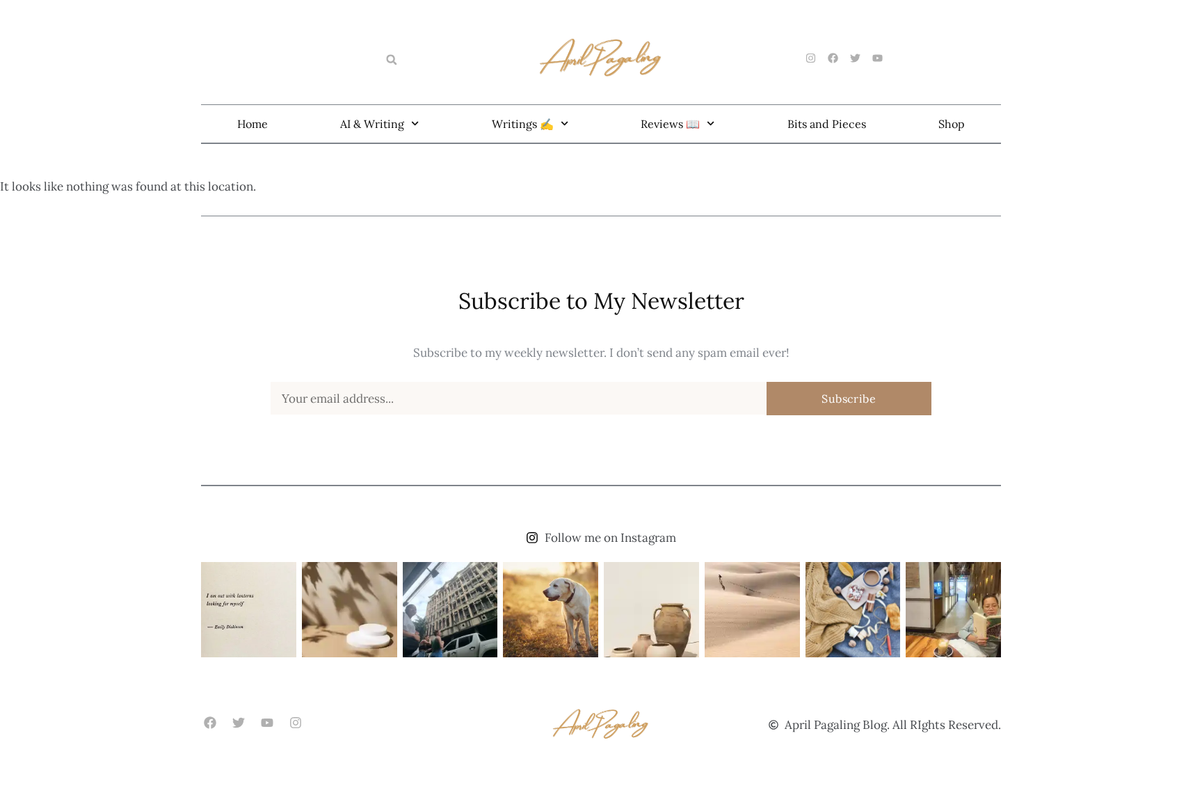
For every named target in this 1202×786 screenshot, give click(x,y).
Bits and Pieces (826, 124)
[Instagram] (296, 723)
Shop (951, 124)
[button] (391, 60)
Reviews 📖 (670, 124)
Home (252, 124)
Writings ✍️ (523, 124)
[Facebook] (209, 723)
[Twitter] (238, 723)
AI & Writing (372, 124)
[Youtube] (266, 723)
